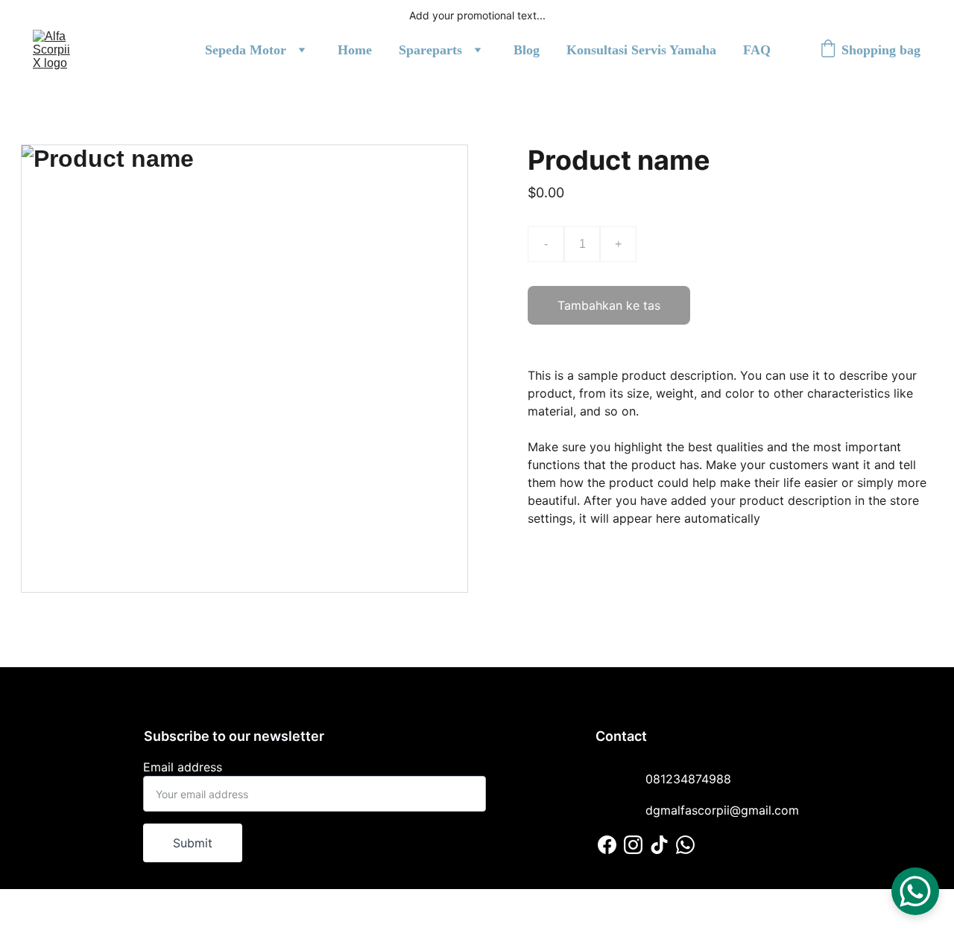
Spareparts (430, 49)
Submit (192, 842)
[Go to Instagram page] (633, 844)
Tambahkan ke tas (608, 305)
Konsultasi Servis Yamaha (641, 49)
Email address (182, 767)
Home (355, 49)
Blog (527, 49)
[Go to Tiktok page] (659, 844)
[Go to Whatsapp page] (685, 844)
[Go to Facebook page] (607, 844)
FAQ (757, 49)
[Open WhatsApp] (915, 891)
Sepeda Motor (245, 49)
